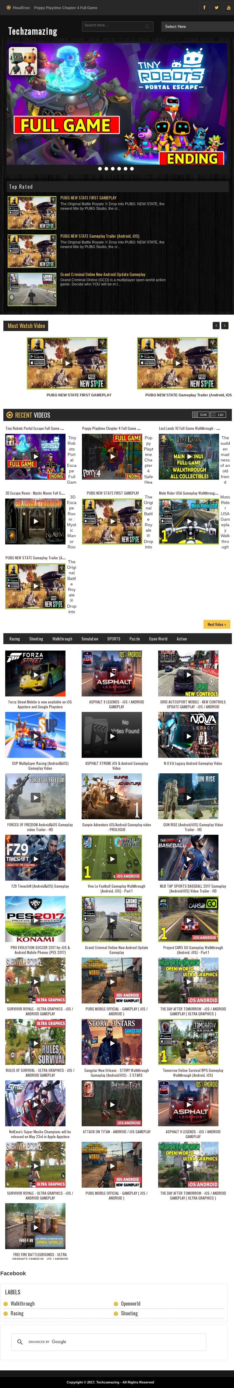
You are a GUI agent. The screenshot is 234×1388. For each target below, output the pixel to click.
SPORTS (113, 638)
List (220, 414)
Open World (158, 638)
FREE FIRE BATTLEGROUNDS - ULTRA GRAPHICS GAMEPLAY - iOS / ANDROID (40, 1257)
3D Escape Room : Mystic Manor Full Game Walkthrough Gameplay (53, 492)
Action (182, 638)
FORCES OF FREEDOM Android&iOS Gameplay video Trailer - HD (40, 827)
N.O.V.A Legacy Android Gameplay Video (193, 763)
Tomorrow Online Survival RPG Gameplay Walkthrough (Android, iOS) (193, 1073)
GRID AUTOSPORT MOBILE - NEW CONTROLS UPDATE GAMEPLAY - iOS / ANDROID (193, 704)
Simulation (89, 638)
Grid (203, 414)
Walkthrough (62, 638)
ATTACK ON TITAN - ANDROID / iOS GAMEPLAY (117, 1131)
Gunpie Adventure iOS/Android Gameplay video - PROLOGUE (116, 827)
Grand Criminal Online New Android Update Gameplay (102, 274)
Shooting (36, 638)
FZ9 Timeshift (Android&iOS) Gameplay (40, 886)
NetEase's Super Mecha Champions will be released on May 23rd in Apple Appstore (40, 1134)
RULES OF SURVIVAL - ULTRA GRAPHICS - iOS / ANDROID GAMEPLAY (40, 1073)
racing (17, 1313)
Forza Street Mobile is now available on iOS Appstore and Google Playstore (40, 704)
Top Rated (21, 186)
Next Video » (217, 624)
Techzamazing (107, 1382)
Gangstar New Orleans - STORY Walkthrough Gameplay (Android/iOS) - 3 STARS (116, 1073)
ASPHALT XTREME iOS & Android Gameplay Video (116, 766)
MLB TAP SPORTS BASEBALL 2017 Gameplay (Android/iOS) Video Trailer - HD (193, 888)
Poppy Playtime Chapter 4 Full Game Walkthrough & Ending (125, 428)
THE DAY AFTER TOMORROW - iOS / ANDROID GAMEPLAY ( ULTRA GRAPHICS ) (193, 1011)
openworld (130, 1303)
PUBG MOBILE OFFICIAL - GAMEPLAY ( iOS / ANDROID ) (116, 1011)
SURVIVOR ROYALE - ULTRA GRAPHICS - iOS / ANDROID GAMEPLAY (40, 1011)
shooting (129, 1313)
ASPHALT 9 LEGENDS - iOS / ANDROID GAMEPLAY (116, 704)
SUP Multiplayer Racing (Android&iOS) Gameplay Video (40, 766)
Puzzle (134, 638)
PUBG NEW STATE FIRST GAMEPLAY (88, 197)
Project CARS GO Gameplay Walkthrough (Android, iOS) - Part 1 (193, 950)
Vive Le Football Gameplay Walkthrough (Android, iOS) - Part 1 (116, 888)
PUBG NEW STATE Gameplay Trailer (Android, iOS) (99, 236)
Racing (14, 638)
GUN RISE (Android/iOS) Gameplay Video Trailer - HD (193, 827)
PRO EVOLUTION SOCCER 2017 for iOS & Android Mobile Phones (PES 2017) (40, 950)
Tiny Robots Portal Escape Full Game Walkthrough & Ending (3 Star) (55, 428)
